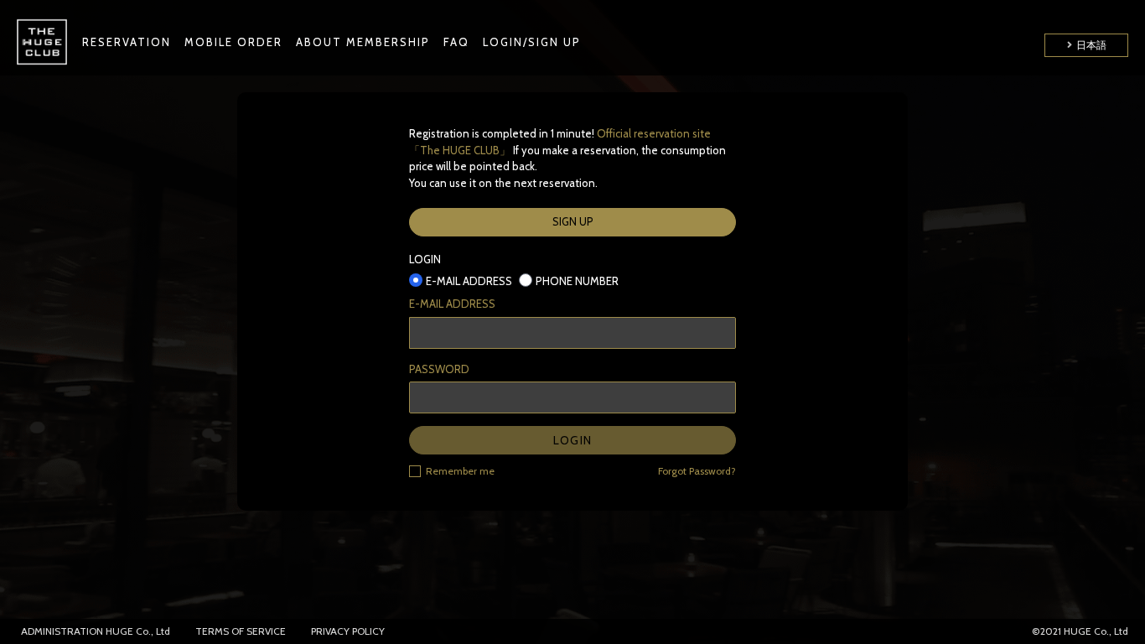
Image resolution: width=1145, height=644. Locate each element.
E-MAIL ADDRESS (452, 303)
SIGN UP (572, 221)
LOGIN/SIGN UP (532, 42)
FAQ (456, 42)
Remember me (460, 471)
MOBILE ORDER (233, 42)
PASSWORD (439, 369)
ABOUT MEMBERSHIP (363, 42)
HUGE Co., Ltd (138, 631)
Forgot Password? (697, 471)
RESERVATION (126, 42)
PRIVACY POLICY (348, 631)
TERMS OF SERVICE (240, 631)
